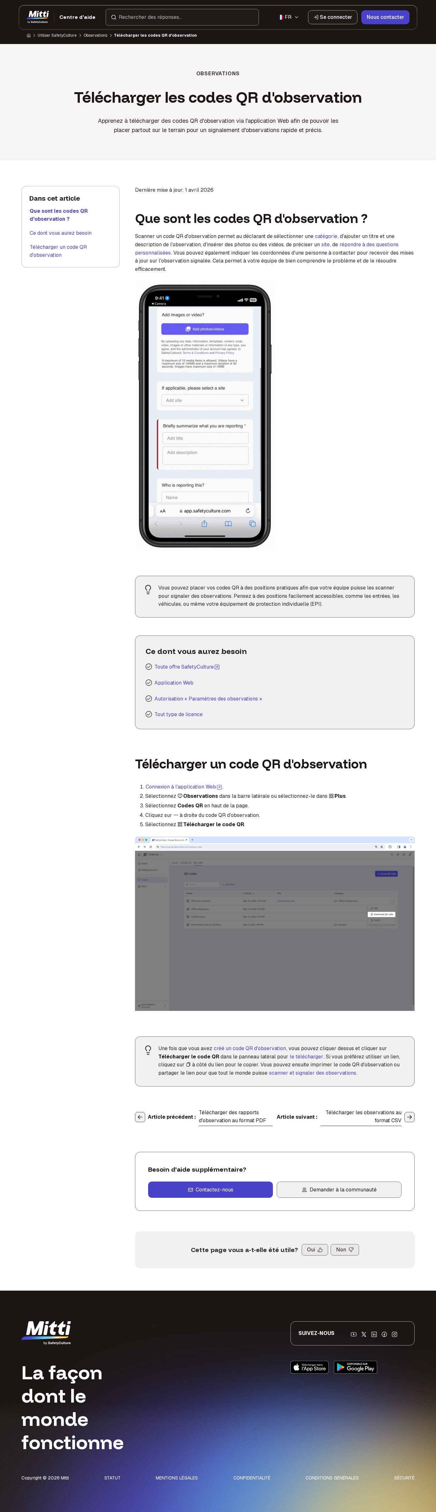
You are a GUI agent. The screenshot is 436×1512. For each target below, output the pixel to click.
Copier (231, 845)
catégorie (326, 236)
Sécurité (404, 1478)
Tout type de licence (178, 714)
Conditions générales (332, 1478)
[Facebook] (384, 1334)
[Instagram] (394, 1334)
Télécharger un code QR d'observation (58, 251)
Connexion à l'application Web (184, 786)
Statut (112, 1478)
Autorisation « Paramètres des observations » (208, 698)
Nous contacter (385, 17)
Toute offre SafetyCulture (184, 666)
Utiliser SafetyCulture (57, 35)
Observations (95, 35)
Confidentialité (251, 1478)
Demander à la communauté (343, 1189)
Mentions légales (177, 1478)
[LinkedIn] (374, 1334)
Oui (311, 1249)
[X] (364, 1334)
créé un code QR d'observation (250, 1048)
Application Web (173, 682)
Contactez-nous (214, 1189)
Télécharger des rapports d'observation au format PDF (232, 1116)
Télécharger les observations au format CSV (364, 1116)
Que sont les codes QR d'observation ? (59, 215)
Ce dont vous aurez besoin (61, 233)
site (325, 244)
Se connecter (336, 17)
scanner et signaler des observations (312, 1073)
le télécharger (306, 1056)
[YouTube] (353, 1334)
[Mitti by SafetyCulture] (37, 17)
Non (341, 1249)
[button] (182, 17)
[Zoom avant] (147, 845)
